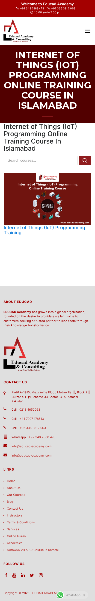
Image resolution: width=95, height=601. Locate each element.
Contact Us (15, 508)
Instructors (15, 515)
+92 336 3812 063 (63, 8)
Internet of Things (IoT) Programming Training (44, 230)
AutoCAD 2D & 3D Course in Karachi (33, 550)
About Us (14, 488)
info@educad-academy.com (31, 446)
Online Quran (16, 536)
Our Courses (16, 495)
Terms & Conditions (21, 522)
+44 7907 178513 (31, 418)
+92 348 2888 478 (32, 8)
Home (11, 481)
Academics (14, 543)
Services (13, 529)
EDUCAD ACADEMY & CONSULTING (56, 593)
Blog (10, 501)
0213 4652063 (29, 409)
